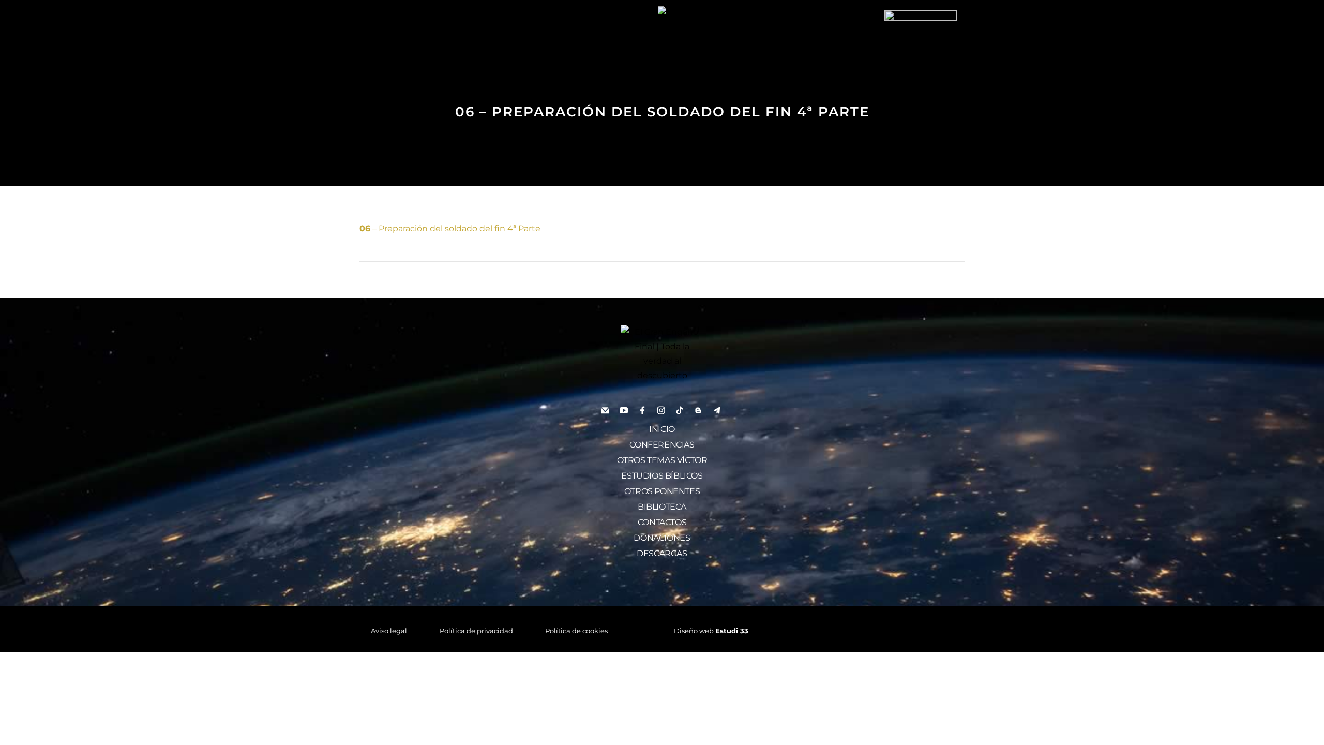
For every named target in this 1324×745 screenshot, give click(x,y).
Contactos (662, 522)
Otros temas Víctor (662, 460)
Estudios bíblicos (661, 476)
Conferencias (661, 445)
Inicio (662, 429)
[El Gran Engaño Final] (920, 45)
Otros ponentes (662, 491)
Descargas (662, 553)
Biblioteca (662, 507)
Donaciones (662, 538)
